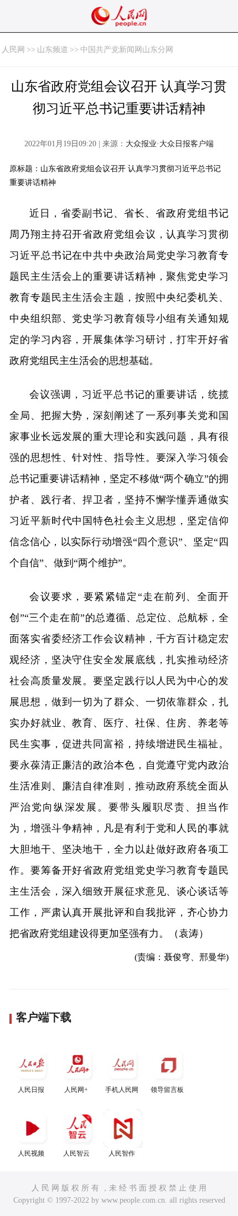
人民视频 (31, 1153)
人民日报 (31, 1090)
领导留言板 (167, 1090)
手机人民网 (121, 1090)
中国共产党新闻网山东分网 (126, 49)
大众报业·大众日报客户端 (170, 144)
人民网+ (76, 1090)
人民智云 (76, 1153)
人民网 (13, 49)
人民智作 (121, 1153)
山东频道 (52, 49)
